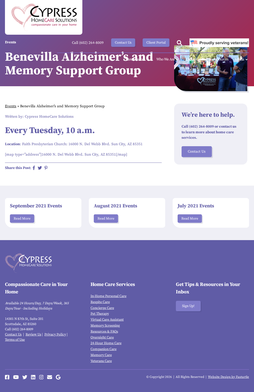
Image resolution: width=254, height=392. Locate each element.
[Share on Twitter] (39, 168)
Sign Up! (188, 306)
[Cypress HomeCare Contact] (49, 377)
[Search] (179, 42)
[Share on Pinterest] (46, 168)
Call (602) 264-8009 (88, 42)
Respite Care (100, 302)
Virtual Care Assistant (107, 319)
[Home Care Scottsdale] (43, 17)
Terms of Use (15, 339)
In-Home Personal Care (109, 296)
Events (10, 106)
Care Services (135, 59)
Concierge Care (102, 308)
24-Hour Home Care (106, 343)
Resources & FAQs (104, 331)
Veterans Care (101, 361)
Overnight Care (102, 337)
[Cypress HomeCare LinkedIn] (33, 377)
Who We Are (165, 59)
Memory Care (101, 355)
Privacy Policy (55, 334)
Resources (220, 59)
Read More (22, 218)
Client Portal (156, 42)
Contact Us (123, 42)
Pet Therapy (100, 313)
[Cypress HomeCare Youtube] (16, 377)
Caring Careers (196, 59)
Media (239, 59)
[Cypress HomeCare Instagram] (41, 377)
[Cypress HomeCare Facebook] (7, 377)
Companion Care (104, 349)
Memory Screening (105, 325)
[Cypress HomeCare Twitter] (24, 377)
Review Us (33, 334)
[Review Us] (58, 377)
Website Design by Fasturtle (228, 377)
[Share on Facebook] (33, 168)
